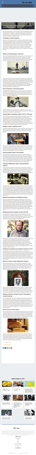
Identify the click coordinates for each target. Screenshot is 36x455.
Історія (18, 439)
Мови (18, 442)
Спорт (18, 446)
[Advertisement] (18, 15)
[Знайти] (33, 6)
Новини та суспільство (18, 443)
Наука (18, 440)
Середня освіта (9, 342)
